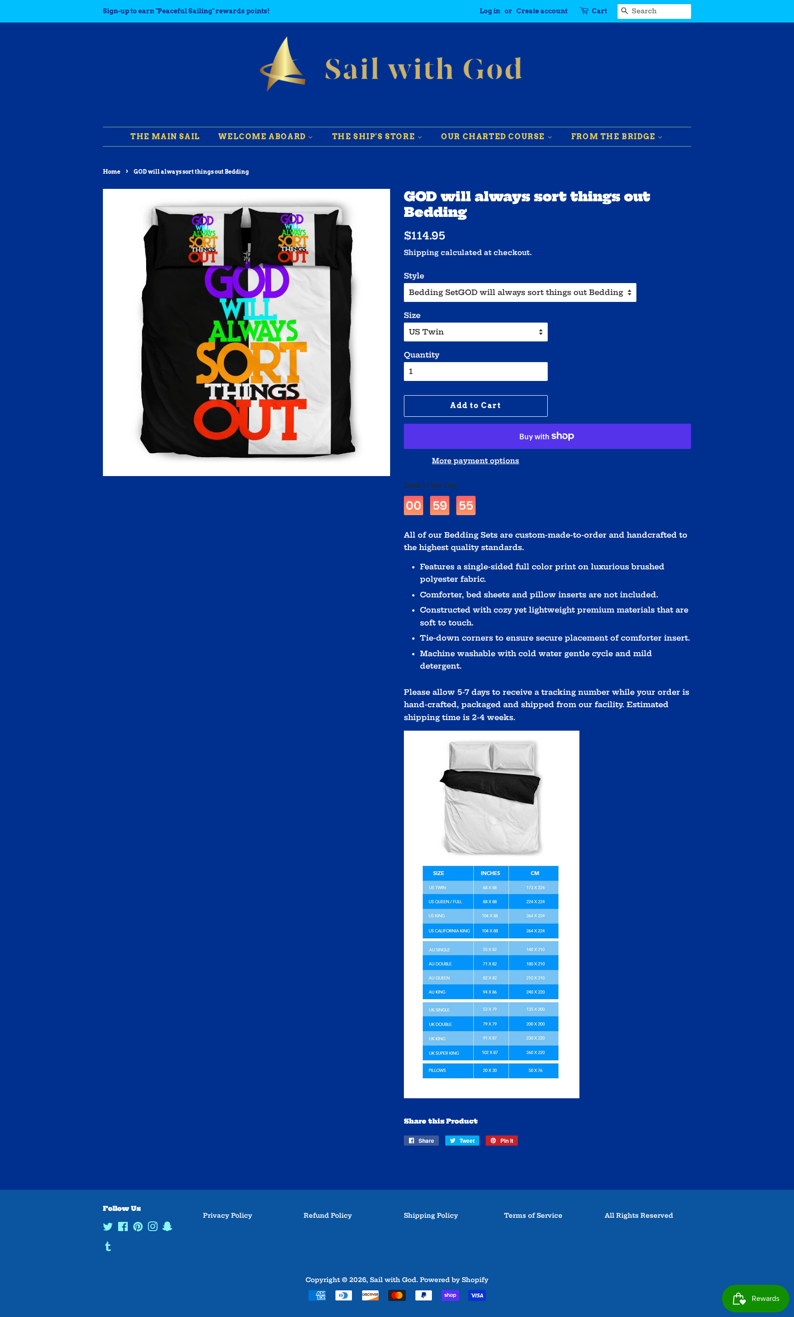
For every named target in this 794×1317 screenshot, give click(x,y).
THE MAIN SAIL (165, 136)
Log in (490, 11)
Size (412, 315)
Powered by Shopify (454, 1280)
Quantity (421, 354)
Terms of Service (533, 1216)
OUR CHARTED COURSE (494, 136)
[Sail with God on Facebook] (123, 1228)
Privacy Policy (227, 1216)
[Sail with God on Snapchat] (167, 1228)
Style (414, 275)
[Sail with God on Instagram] (152, 1228)
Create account (541, 11)
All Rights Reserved (639, 1216)
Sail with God (393, 1280)
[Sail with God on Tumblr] (108, 1248)
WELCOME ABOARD (263, 136)
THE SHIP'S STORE (374, 136)
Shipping (421, 252)
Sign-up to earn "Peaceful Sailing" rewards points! (186, 11)
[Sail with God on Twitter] (108, 1228)
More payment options (475, 460)
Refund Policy (328, 1216)
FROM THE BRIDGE (614, 136)
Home (111, 171)
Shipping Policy (431, 1216)
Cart (599, 11)
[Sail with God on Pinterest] (138, 1228)
